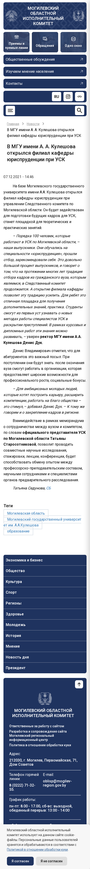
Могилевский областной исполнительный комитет (43, 16)
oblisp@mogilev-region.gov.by (57, 783)
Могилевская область (26, 513)
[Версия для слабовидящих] (79, 96)
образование (18, 531)
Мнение (13, 646)
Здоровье (15, 614)
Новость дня (17, 657)
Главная (13, 124)
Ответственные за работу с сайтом (36, 726)
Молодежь (16, 625)
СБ (48, 488)
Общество (15, 571)
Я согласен (20, 861)
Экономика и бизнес (24, 560)
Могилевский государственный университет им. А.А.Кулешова (42, 522)
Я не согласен (52, 861)
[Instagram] (68, 96)
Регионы (13, 603)
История (13, 635)
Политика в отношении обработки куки (40, 745)
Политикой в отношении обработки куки (37, 849)
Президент (16, 668)
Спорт (11, 592)
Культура (14, 581)
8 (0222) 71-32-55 (22, 787)
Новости (33, 124)
